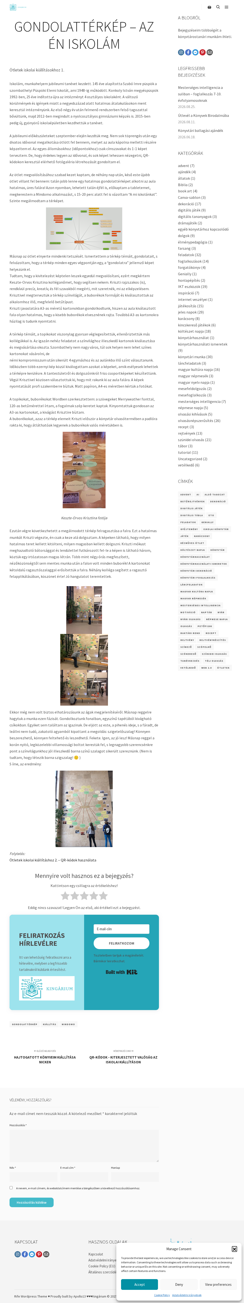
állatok (184, 178)
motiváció (188, 612)
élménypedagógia (192, 242)
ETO (211, 515)
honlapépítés (189, 280)
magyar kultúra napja (195, 369)
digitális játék (189, 210)
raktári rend (190, 633)
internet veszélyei (192, 299)
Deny (179, 1284)
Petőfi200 (205, 626)
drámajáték (187, 223)
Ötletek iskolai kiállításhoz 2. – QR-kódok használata (53, 860)
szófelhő (204, 647)
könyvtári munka (191, 356)
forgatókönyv (189, 267)
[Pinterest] (202, 52)
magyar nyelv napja (193, 382)
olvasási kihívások (192, 414)
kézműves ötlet (192, 543)
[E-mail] (210, 52)
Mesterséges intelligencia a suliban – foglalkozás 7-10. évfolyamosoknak (200, 94)
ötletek (223, 667)
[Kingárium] (18, 7)
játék (184, 536)
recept (183, 426)
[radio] (65, 897)
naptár (206, 612)
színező (186, 647)
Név (13, 1167)
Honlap (115, 1167)
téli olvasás (214, 660)
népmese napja (190, 407)
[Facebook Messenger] (195, 52)
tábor (182, 445)
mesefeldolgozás (192, 388)
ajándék (184, 171)
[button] (234, 1248)
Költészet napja (192, 549)
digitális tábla (191, 515)
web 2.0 (206, 667)
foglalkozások (190, 261)
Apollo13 (79, 1296)
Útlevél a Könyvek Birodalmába (203, 115)
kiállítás (49, 1024)
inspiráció (186, 293)
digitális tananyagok (195, 216)
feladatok (186, 254)
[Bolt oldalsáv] (209, 7)
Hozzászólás (18, 1125)
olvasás (186, 626)
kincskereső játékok (194, 325)
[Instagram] (181, 52)
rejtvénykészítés (212, 640)
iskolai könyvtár (216, 529)
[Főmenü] (226, 7)
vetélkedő (186, 465)
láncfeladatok (189, 363)
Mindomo (68, 1024)
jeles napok (187, 312)
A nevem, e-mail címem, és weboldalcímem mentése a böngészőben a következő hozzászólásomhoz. (78, 1188)
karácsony (186, 318)
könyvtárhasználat (193, 337)
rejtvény (187, 640)
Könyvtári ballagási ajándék (200, 130)
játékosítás (187, 305)
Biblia (183, 184)
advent (183, 165)
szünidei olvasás (191, 439)
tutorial (184, 452)
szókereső (188, 653)
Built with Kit (121, 972)
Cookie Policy (162, 1295)
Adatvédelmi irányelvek (187, 1295)
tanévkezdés (189, 660)
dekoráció (186, 203)
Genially (184, 273)
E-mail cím (67, 1167)
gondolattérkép (24, 1024)
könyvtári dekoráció (196, 570)
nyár (221, 612)
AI (198, 494)
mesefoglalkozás (192, 395)
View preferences (218, 1284)
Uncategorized (190, 458)
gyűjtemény (189, 529)
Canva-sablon (189, 197)
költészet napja (191, 331)
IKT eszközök (189, 286)
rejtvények (186, 433)
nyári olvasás (190, 619)
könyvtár (217, 549)
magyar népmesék (193, 375)
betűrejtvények (192, 501)
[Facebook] (188, 52)
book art (185, 191)
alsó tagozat (215, 494)
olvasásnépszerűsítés (195, 420)
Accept (139, 1284)
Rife (17, 1296)
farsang (184, 248)
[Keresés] (218, 7)
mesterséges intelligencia (199, 401)
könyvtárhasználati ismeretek (202, 344)
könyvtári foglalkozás (197, 577)
